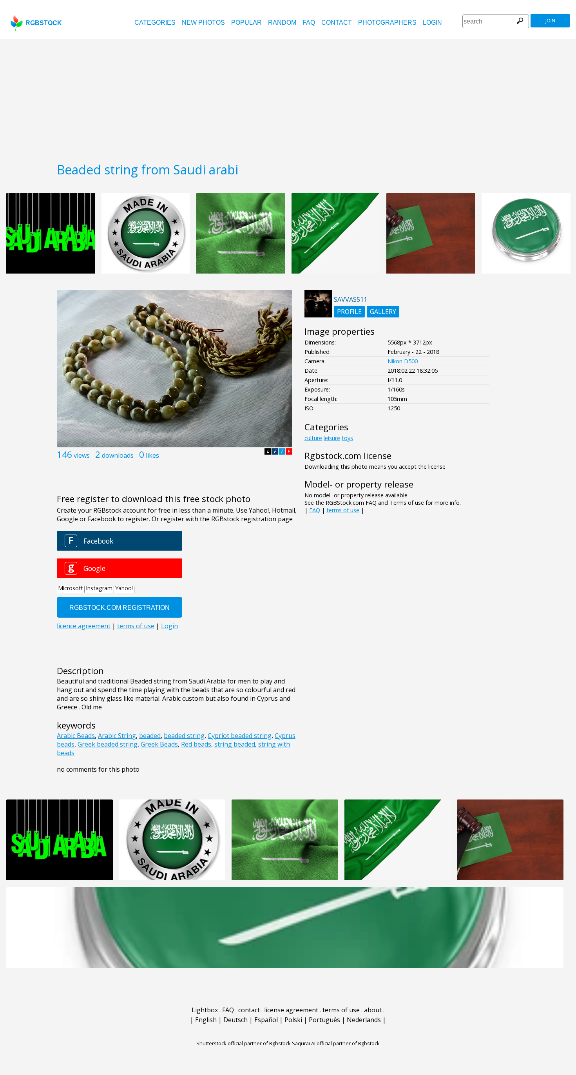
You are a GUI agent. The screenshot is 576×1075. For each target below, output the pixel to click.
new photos (203, 22)
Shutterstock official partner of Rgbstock (243, 1043)
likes (152, 455)
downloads (118, 455)
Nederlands (364, 1019)
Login (432, 22)
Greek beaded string (108, 744)
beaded (150, 735)
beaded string (184, 735)
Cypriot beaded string (240, 735)
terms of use (342, 510)
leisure (332, 438)
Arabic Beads (76, 735)
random (282, 22)
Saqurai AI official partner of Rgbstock (336, 1043)
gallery (383, 311)
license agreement (291, 1010)
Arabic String (117, 735)
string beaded (234, 744)
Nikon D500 (403, 361)
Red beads (196, 744)
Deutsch (235, 1019)
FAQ (308, 22)
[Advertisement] (288, 98)
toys (347, 438)
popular (246, 22)
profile (349, 311)
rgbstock (43, 23)
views (82, 455)
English (206, 1019)
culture (313, 438)
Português (324, 1019)
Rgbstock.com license (347, 456)
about (373, 1010)
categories (155, 22)
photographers (387, 22)
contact (336, 22)
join (550, 20)
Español (266, 1019)
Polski (293, 1019)
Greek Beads (159, 744)
